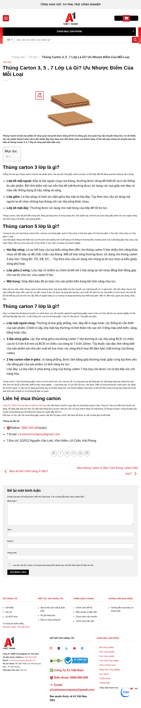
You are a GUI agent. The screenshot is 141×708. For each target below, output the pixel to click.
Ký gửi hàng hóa (48, 615)
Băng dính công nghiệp (109, 669)
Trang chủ (18, 57)
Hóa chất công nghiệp (109, 660)
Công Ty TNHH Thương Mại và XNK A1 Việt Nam (25, 405)
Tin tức (33, 57)
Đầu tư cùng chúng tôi (50, 620)
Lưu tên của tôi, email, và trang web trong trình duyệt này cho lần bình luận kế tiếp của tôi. (53, 565)
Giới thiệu (9, 607)
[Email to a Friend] (74, 453)
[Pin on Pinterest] (80, 453)
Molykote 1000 (9, 627)
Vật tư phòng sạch (107, 665)
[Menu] (6, 18)
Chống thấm (104, 683)
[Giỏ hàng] (126, 18)
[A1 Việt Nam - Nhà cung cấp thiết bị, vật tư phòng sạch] (70, 18)
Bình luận (12, 501)
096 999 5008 (31, 657)
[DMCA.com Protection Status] (57, 660)
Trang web (12, 553)
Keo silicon (104, 674)
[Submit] (135, 40)
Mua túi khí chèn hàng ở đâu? (28, 471)
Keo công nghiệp (106, 656)
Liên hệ (8, 612)
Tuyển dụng (104, 678)
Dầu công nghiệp (106, 652)
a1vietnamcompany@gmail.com (39, 434)
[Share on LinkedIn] (87, 453)
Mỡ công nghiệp (106, 647)
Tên (9, 530)
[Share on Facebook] (60, 453)
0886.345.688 (30, 427)
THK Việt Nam (23, 627)
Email (10, 541)
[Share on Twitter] (67, 453)
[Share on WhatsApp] (54, 453)
